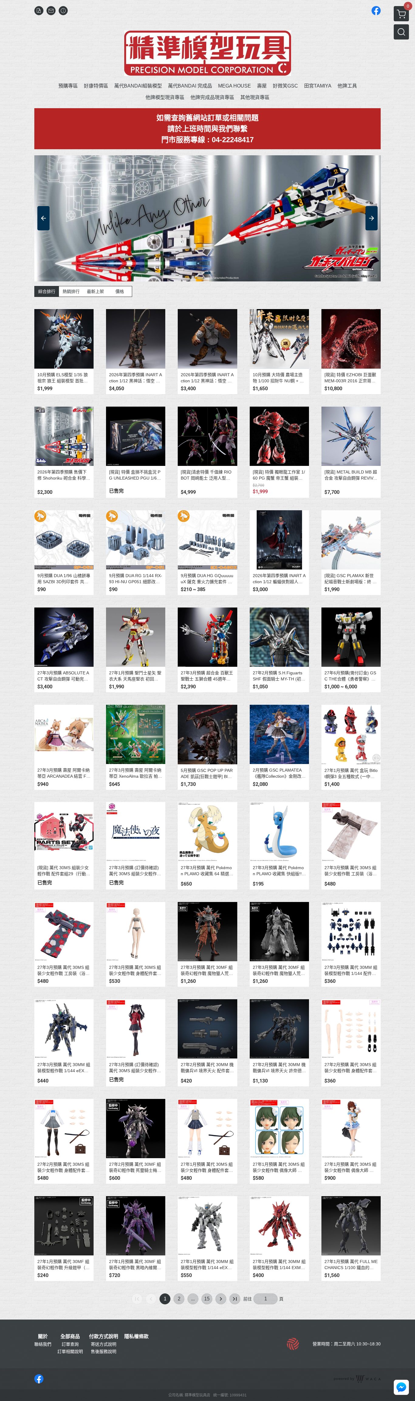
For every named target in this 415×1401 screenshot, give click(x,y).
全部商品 (70, 1336)
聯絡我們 (42, 1344)
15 (207, 1298)
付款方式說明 (103, 1336)
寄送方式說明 (103, 1344)
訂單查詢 (70, 1344)
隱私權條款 (136, 1336)
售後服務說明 (103, 1351)
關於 (43, 1336)
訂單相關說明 (70, 1351)
